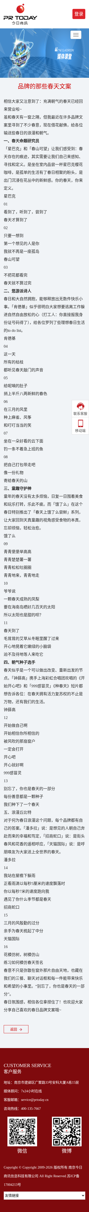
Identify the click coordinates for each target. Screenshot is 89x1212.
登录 (78, 14)
